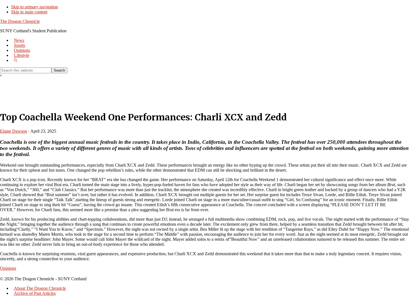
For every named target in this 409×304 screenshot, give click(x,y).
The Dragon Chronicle (20, 21)
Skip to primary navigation (34, 6)
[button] (15, 60)
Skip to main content (29, 11)
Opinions (8, 268)
